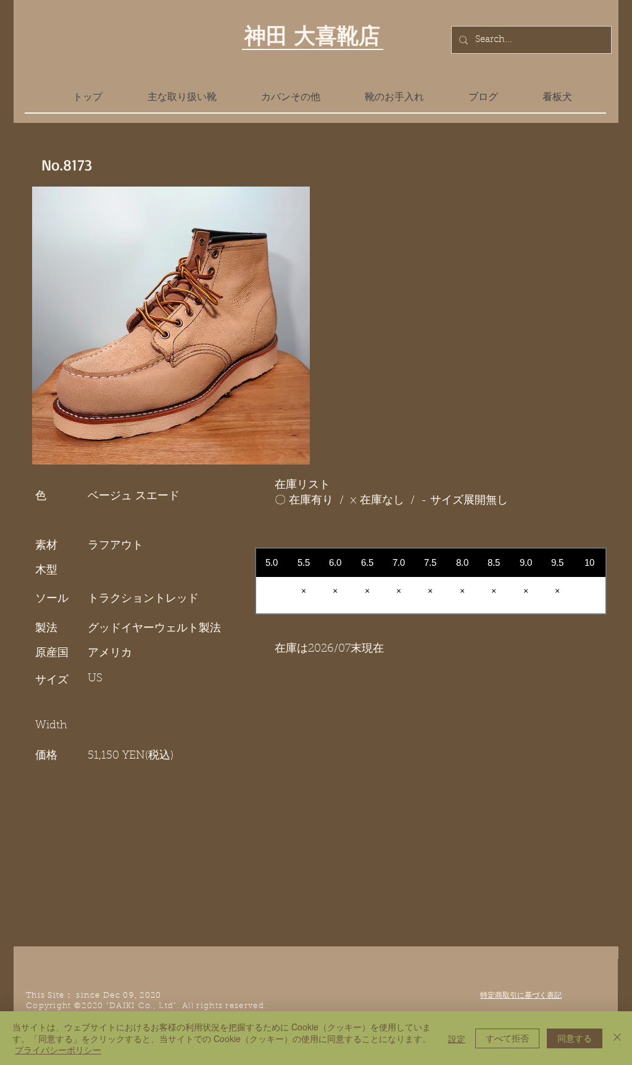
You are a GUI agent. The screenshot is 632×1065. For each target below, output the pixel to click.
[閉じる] (617, 1038)
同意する (574, 1038)
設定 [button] (456, 1038)
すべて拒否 (507, 1038)
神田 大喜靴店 (312, 35)
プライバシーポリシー (58, 1049)
